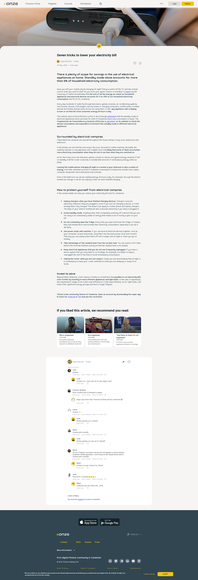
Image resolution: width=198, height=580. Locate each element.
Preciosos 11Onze (33, 3)
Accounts (68, 3)
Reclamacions (135, 568)
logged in (81, 499)
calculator (110, 121)
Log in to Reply (85, 374)
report (128, 91)
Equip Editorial (66, 61)
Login (174, 4)
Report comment (97, 374)
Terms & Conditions (88, 568)
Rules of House (62, 568)
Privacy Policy (113, 568)
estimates (111, 116)
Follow (76, 61)
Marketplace (85, 3)
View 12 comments (73, 367)
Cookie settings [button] (149, 574)
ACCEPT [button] (165, 574)
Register (188, 4)
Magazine (52, 3)
